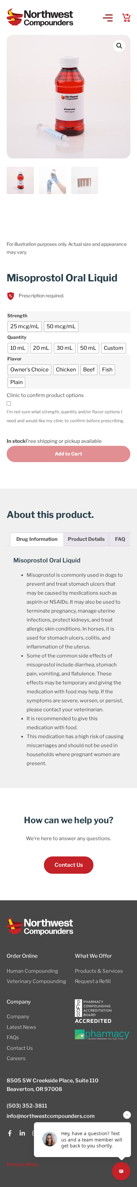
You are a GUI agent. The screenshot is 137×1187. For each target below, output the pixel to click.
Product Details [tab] (86, 539)
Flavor (14, 359)
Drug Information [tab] (37, 539)
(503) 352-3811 (27, 1106)
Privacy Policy (23, 1164)
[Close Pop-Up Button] (127, 1115)
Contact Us (20, 1048)
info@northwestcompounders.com (51, 1116)
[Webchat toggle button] (121, 1171)
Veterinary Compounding (36, 981)
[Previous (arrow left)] (11, 593)
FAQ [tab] (120, 539)
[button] (107, 18)
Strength (17, 316)
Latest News (21, 1027)
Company (18, 1017)
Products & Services (99, 971)
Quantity (17, 337)
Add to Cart (68, 454)
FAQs (13, 1037)
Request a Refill (93, 981)
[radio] (25, 327)
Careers (16, 1058)
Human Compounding (32, 971)
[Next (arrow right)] (125, 593)
